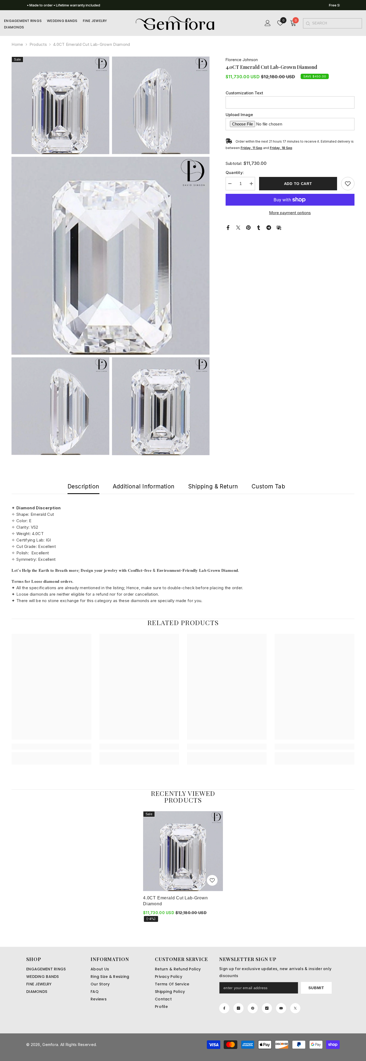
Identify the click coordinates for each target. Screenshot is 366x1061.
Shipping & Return (213, 486)
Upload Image (239, 114)
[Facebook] (228, 227)
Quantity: (235, 172)
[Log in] (268, 23)
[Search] (307, 23)
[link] (51, 747)
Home (17, 44)
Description (83, 486)
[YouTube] (281, 1008)
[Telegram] (268, 227)
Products (38, 44)
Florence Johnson (242, 59)
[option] (183, 5)
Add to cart (298, 183)
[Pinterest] (248, 227)
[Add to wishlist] (347, 183)
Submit (316, 988)
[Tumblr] (258, 227)
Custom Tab (268, 486)
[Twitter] (238, 227)
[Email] (279, 227)
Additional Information (144, 486)
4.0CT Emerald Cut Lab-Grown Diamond (175, 901)
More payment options (290, 212)
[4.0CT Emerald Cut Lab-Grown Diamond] (183, 851)
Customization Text (244, 92)
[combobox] (337, 23)
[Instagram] (238, 1008)
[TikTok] (267, 1008)
